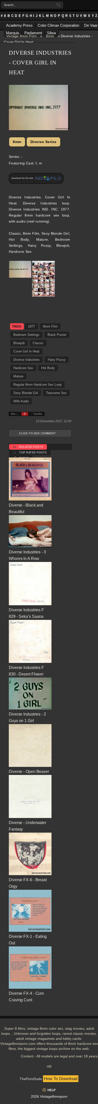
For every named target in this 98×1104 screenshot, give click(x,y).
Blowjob (19, 343)
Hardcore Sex (23, 368)
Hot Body (48, 368)
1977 (31, 326)
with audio (21, 401)
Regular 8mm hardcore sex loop (37, 384)
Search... (10, 5)
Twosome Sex (56, 393)
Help (51, 1090)
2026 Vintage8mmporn (49, 1096)
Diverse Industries (26, 360)
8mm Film (50, 326)
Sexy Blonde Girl (25, 393)
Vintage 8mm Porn (21, 36)
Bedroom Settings (26, 335)
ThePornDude (31, 1079)
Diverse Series (43, 142)
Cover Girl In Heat (26, 351)
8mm (50, 36)
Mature (18, 376)
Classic (38, 343)
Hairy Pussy (57, 360)
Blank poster (56, 335)
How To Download (60, 1078)
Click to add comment (37, 433)
